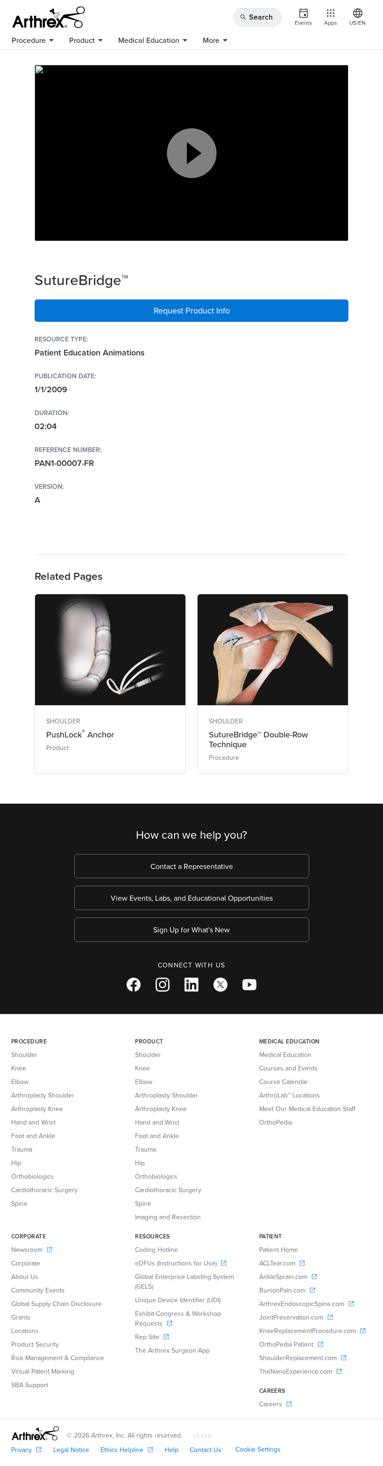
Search (256, 17)
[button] (191, 310)
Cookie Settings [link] (258, 1449)
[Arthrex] (48, 17)
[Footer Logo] (35, 1433)
